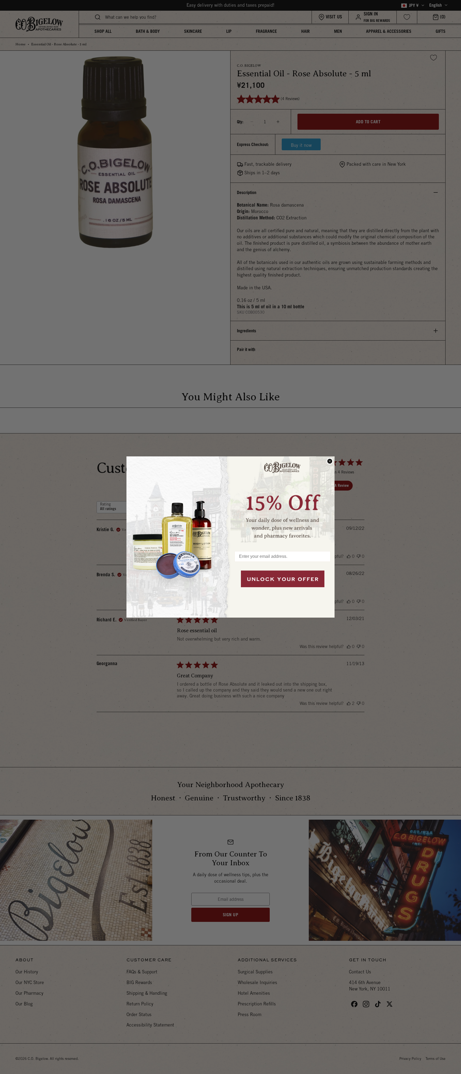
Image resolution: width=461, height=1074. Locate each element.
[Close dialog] (329, 461)
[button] (282, 501)
